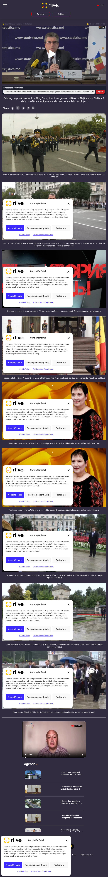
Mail (33, 107)
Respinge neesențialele (36, 865)
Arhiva (61, 14)
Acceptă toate (13, 865)
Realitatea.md (86, 855)
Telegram (23, 108)
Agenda (40, 14)
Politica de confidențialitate (41, 871)
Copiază (100, 92)
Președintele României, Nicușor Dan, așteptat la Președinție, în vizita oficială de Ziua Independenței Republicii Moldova (54, 378)
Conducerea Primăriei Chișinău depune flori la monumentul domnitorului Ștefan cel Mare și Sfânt (54, 712)
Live (101, 5)
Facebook (12, 108)
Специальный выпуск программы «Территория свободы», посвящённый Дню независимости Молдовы (54, 311)
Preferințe (59, 865)
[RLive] (51, 6)
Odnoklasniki (28, 108)
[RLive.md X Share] (17, 108)
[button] (66, 840)
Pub (74, 855)
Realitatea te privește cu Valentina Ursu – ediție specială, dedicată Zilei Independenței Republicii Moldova (54, 443)
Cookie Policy (22, 871)
